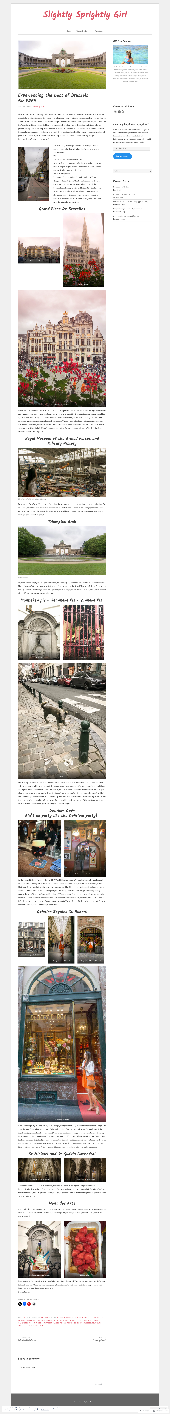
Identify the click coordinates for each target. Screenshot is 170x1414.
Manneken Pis (25, 1323)
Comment (98, 1384)
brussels (88, 1318)
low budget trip (90, 1320)
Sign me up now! (122, 156)
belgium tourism (74, 1318)
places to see (59, 1323)
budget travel (25, 1320)
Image (23, 1318)
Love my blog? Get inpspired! (131, 125)
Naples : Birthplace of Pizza (124, 194)
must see (37, 1323)
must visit (47, 1323)
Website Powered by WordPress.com (85, 1402)
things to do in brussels (79, 1323)
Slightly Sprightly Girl (85, 15)
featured (50, 1320)
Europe (44, 1318)
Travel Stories (82, 31)
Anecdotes (99, 31)
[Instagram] (115, 112)
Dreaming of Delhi (121, 187)
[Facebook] (119, 112)
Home (69, 31)
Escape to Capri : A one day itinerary (127, 209)
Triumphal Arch (35, 1326)
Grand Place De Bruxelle (68, 1320)
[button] (39, 250)
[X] (123, 112)
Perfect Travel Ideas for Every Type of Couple (131, 201)
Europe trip (39, 1320)
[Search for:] (132, 171)
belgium (61, 1318)
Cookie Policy (45, 1410)
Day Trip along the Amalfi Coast (126, 216)
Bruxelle (98, 1318)
